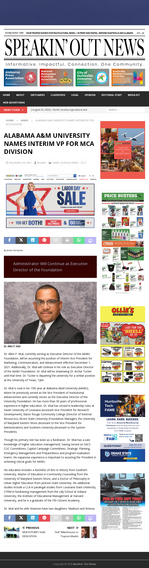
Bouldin (41, 162)
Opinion (90, 95)
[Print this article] (67, 240)
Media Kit (134, 95)
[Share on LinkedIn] (33, 240)
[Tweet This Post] (21, 240)
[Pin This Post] (44, 240)
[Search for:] (125, 109)
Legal (75, 95)
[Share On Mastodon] (90, 240)
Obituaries (37, 95)
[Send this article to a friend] (56, 240)
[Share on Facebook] (10, 240)
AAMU (56, 162)
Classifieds (58, 95)
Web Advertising (14, 102)
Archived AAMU (70, 162)
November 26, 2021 (20, 162)
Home (6, 95)
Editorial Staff (111, 95)
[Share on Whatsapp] (79, 240)
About (20, 95)
